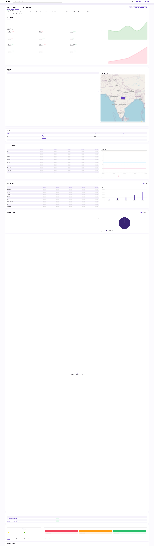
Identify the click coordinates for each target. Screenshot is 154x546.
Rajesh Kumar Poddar (45, 136)
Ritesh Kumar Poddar (45, 139)
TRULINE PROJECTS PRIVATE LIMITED (12, 521)
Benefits (133, 1)
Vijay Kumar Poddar (44, 135)
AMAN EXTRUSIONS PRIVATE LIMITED (12, 518)
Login (147, 1)
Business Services (17, 9)
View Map (122, 98)
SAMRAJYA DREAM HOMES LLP (11, 520)
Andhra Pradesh (12, 9)
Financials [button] (23, 4)
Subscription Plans (137, 7)
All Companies (8, 9)
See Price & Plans (138, 1)
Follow (131, 7)
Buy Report (145, 7)
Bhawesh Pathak (44, 138)
